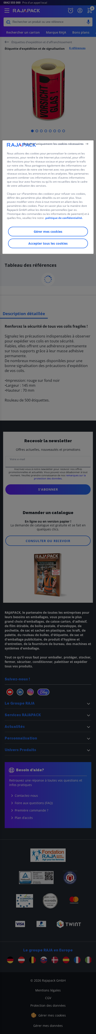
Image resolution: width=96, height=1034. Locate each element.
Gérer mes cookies (48, 231)
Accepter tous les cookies (48, 243)
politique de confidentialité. (64, 218)
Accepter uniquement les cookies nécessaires (53, 144)
